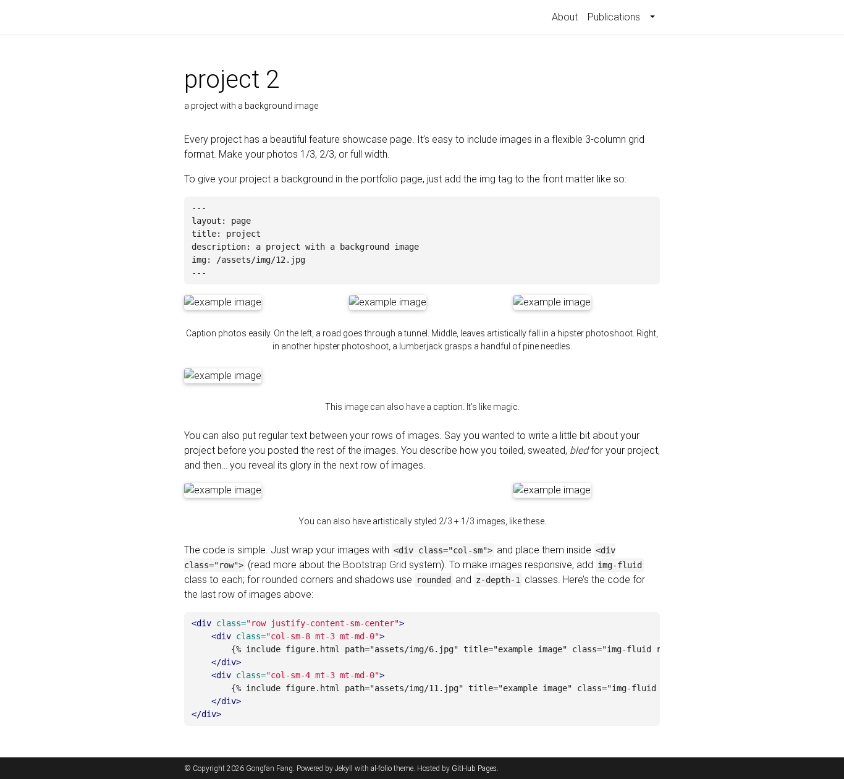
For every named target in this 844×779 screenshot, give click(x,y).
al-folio (381, 768)
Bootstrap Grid (375, 565)
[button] (652, 17)
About (565, 17)
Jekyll (344, 768)
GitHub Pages (474, 768)
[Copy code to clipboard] (648, 208)
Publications (614, 17)
